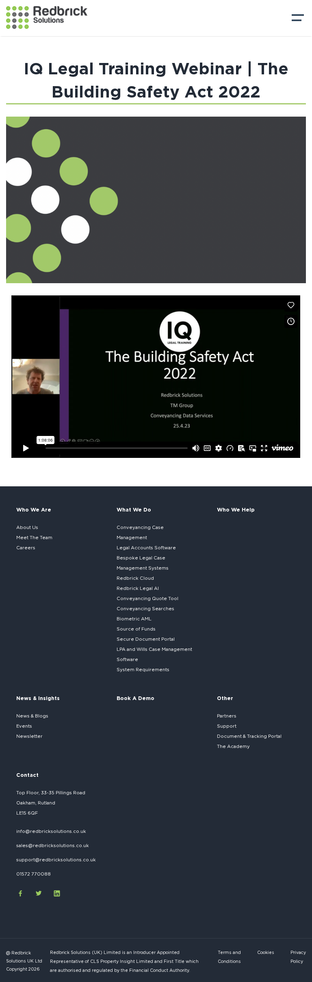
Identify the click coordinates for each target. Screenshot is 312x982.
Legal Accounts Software (146, 547)
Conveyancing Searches (145, 608)
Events (24, 726)
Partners (226, 715)
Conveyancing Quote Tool (147, 598)
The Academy (233, 746)
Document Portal (146, 639)
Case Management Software (154, 654)
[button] (298, 20)
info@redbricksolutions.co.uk (51, 831)
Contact (27, 775)
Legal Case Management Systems (143, 562)
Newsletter (29, 736)
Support (226, 726)
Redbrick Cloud (135, 578)
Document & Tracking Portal (249, 736)
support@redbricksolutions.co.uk (56, 859)
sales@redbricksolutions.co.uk (52, 845)
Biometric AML (134, 618)
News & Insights (38, 698)
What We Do (134, 509)
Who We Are (33, 509)
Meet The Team (34, 537)
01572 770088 (33, 873)
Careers (25, 547)
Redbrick (138, 588)
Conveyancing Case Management (140, 532)
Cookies (265, 952)
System (143, 669)
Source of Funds (136, 628)
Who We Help (236, 509)
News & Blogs (32, 715)
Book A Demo (135, 698)
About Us (27, 527)
